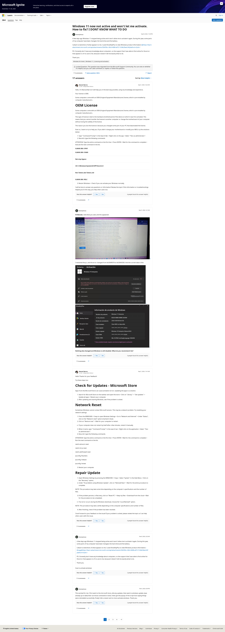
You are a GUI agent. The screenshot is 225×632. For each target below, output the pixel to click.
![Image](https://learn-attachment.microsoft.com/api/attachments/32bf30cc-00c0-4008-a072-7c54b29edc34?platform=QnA (112, 550)
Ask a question (217, 20)
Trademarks (205, 628)
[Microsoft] (3, 15)
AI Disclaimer (121, 628)
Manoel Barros (83, 85)
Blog (140, 628)
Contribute (148, 628)
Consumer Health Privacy (168, 628)
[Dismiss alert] (221, 3)
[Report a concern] (88, 200)
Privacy (156, 628)
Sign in (221, 15)
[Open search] (216, 15)
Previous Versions (132, 628)
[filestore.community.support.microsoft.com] (113, 259)
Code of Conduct (194, 628)
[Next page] (121, 619)
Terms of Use (183, 628)
